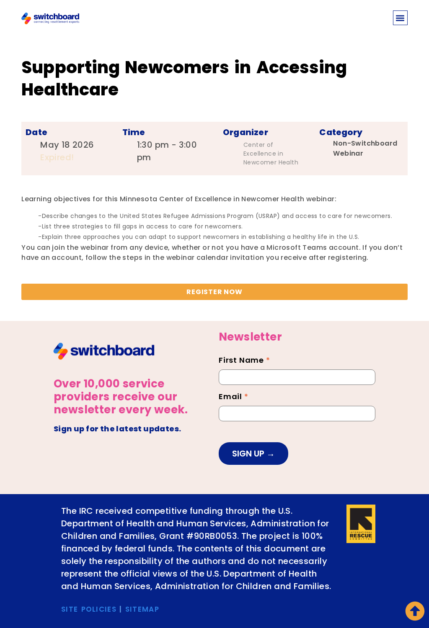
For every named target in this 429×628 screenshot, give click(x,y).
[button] (400, 17)
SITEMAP (142, 609)
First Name (244, 361)
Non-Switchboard (365, 143)
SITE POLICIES (88, 609)
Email (233, 397)
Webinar (348, 153)
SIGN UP (249, 453)
